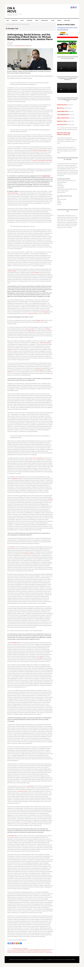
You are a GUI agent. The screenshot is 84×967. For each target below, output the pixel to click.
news (21, 948)
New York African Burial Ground (18, 952)
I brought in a (41, 658)
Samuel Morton (35, 952)
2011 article (12, 547)
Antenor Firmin (31, 330)
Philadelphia (28, 952)
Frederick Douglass (12, 270)
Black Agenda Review (20, 45)
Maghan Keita (39, 320)
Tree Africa (41, 952)
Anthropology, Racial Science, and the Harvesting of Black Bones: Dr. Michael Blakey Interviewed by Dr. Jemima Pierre (30, 37)
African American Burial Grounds (20, 949)
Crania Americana (32, 313)
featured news (16, 948)
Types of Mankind (35, 272)
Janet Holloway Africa (63, 114)
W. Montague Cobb (12, 835)
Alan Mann (30, 949)
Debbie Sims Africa (62, 104)
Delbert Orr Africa (62, 121)
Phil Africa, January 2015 (63, 134)
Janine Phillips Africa (62, 111)
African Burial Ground (14, 642)
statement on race (16, 478)
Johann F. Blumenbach (45, 342)
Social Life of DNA (22, 791)
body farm (50, 499)
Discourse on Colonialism (36, 458)
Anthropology (43, 949)
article (26, 823)
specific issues (46, 176)
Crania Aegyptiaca (44, 311)
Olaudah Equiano (39, 370)
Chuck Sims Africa (62, 124)
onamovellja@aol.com (38, 959)
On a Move (11, 9)
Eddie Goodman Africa (63, 118)
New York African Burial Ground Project (42, 160)
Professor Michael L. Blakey (39, 150)
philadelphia (25, 948)
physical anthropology (12, 193)
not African (47, 329)
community (30, 786)
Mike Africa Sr (60, 108)
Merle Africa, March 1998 (63, 132)
